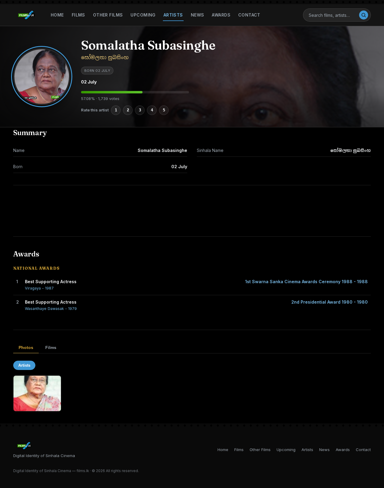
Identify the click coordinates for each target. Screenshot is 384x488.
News (197, 14)
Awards (221, 14)
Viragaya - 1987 (39, 288)
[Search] (363, 15)
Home (57, 14)
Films (78, 14)
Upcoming (142, 14)
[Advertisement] (192, 210)
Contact (249, 14)
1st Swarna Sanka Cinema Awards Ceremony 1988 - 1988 (306, 281)
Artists (173, 14)
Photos (26, 347)
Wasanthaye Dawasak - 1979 (51, 308)
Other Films (108, 14)
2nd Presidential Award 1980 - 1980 (329, 302)
